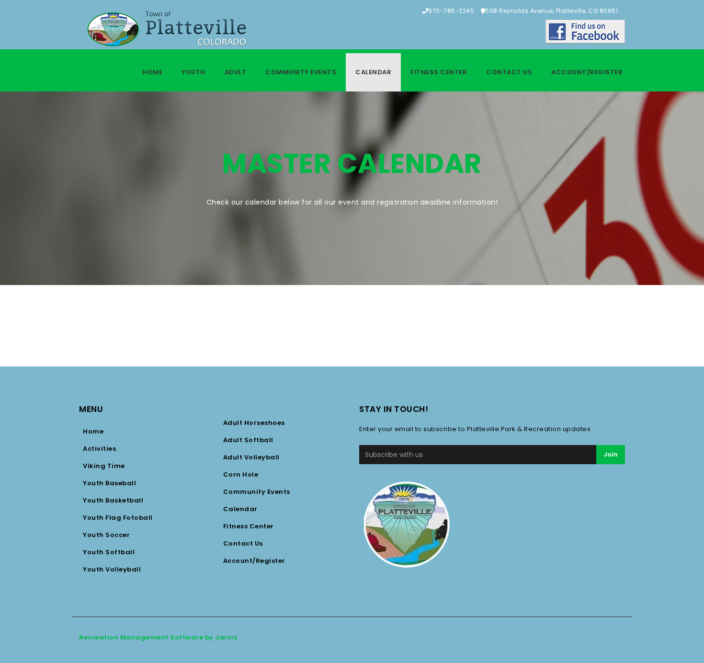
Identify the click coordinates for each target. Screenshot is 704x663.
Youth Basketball (113, 500)
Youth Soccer (106, 534)
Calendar (373, 72)
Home (152, 72)
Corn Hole (241, 474)
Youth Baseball (109, 483)
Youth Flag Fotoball (118, 517)
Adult (236, 72)
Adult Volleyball (251, 457)
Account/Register (587, 72)
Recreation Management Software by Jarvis (158, 637)
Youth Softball (109, 552)
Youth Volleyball (112, 569)
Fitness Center (438, 72)
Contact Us (509, 72)
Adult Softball (248, 440)
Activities (99, 448)
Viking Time (104, 465)
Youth (193, 72)
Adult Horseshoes (254, 422)
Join (610, 454)
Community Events (300, 72)
